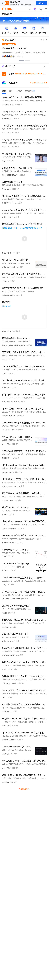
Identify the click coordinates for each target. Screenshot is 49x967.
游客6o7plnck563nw (9, 416)
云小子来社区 (6, 444)
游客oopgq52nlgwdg (9, 683)
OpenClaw (5, 782)
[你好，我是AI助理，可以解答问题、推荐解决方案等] (35, 9)
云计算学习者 (6, 458)
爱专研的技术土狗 (8, 203)
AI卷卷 (4, 373)
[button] (21, 60)
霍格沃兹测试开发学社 (9, 402)
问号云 (4, 359)
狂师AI (4, 514)
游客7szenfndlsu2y (8, 295)
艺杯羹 (4, 556)
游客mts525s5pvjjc (8, 655)
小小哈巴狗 (6, 711)
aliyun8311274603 (8, 430)
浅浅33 (4, 613)
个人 (45, 14)
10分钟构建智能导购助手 (38, 83)
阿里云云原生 (6, 118)
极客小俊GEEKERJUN (9, 175)
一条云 (4, 281)
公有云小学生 (6, 726)
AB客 (4, 697)
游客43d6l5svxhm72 (9, 740)
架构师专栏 (6, 754)
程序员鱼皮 (6, 387)
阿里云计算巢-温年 (8, 542)
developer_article (8, 104)
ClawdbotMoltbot (8, 500)
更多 (45, 66)
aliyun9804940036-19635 (11, 599)
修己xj (4, 161)
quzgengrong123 (8, 472)
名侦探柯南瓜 (6, 217)
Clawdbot (5, 627)
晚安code (5, 571)
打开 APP (41, 3)
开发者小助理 (6, 253)
